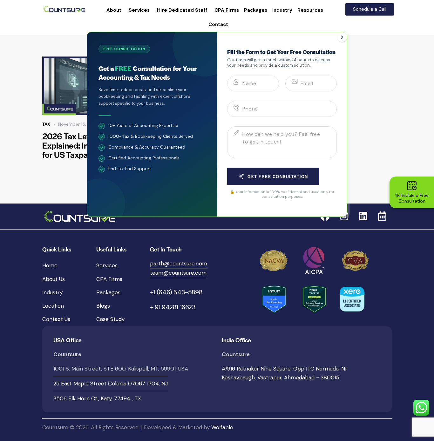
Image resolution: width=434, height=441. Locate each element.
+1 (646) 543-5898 (176, 292)
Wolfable (222, 427)
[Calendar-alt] (382, 216)
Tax (46, 124)
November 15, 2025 (78, 124)
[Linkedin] (363, 216)
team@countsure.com (178, 272)
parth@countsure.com (178, 263)
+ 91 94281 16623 (173, 307)
